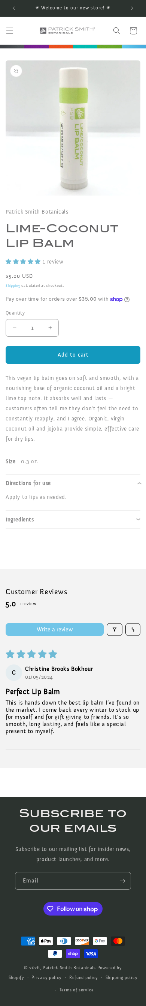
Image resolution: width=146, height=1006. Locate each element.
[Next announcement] (132, 8)
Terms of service (77, 989)
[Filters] (114, 629)
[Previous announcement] (14, 8)
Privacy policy (46, 977)
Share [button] (19, 542)
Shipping (13, 285)
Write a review (55, 629)
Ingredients (20, 519)
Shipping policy (122, 977)
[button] (9, 31)
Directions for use (28, 483)
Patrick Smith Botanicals (69, 967)
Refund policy (83, 977)
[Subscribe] (122, 881)
